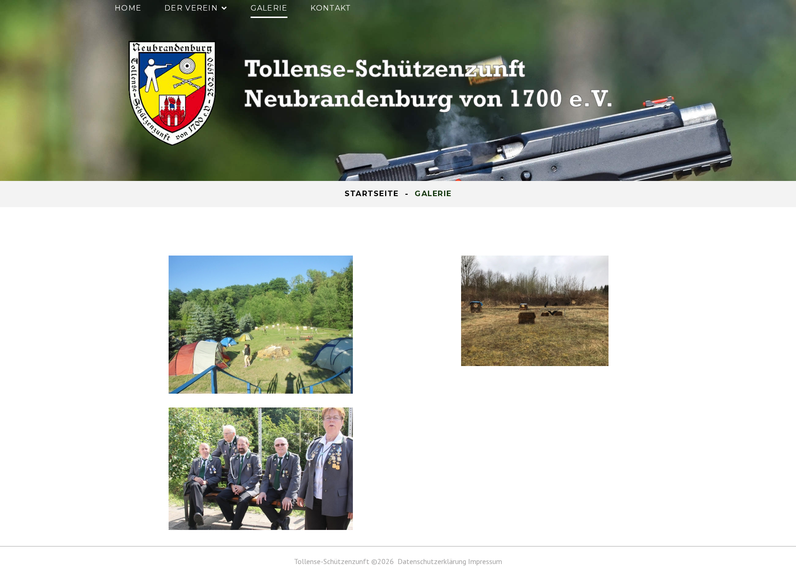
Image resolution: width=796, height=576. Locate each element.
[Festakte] (261, 468)
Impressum (485, 561)
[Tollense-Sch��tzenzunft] (375, 93)
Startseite (372, 193)
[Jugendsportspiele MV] (261, 325)
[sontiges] (535, 311)
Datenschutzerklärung (433, 561)
